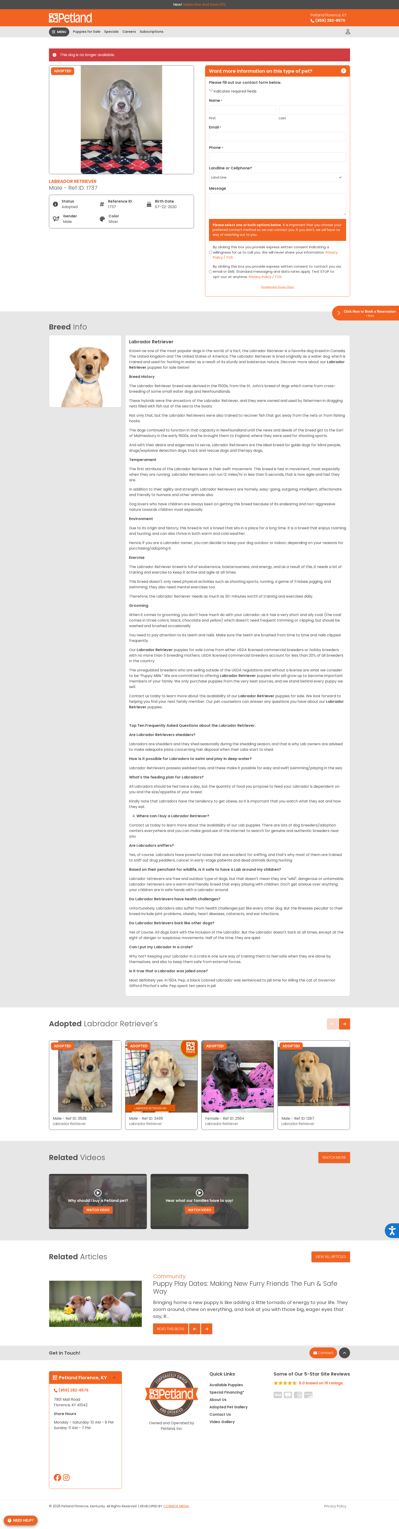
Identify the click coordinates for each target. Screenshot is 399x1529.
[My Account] (348, 31)
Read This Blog (170, 1329)
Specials (111, 31)
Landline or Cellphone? (230, 168)
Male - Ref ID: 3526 (70, 1118)
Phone (216, 147)
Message (217, 188)
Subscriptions (151, 31)
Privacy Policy (335, 1506)
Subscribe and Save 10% (204, 4)
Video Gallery (222, 1421)
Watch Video (98, 1210)
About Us (218, 1399)
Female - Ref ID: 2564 (224, 1118)
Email (215, 127)
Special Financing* (226, 1392)
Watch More (334, 1157)
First (212, 118)
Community (169, 1276)
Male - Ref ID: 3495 (146, 1118)
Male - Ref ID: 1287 (297, 1118)
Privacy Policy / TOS (265, 276)
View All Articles (330, 1256)
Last (282, 118)
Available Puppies (226, 1385)
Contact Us (220, 1414)
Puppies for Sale (86, 31)
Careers (129, 31)
